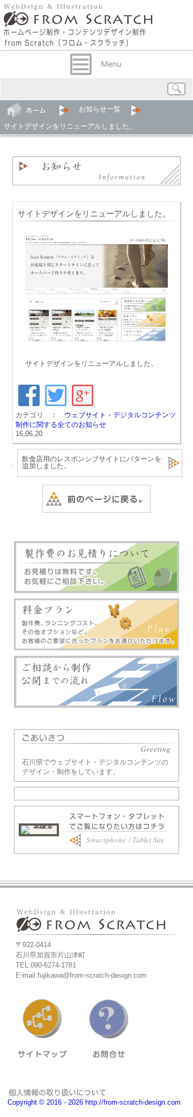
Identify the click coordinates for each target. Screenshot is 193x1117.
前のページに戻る (96, 498)
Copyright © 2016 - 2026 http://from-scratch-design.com (94, 1102)
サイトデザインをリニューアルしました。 (94, 213)
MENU (96, 64)
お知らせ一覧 (100, 109)
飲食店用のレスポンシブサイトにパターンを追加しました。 (91, 462)
